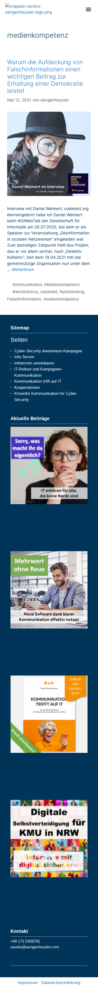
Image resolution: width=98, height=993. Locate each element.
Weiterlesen (23, 269)
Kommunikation (27, 284)
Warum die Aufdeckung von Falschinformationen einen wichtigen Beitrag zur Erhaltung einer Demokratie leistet (45, 76)
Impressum (28, 982)
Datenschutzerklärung (60, 982)
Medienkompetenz (62, 284)
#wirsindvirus (25, 291)
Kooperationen (27, 387)
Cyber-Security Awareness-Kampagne (48, 351)
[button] (88, 9)
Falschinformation (24, 299)
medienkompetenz (61, 299)
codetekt (48, 291)
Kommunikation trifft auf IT (37, 381)
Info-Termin (24, 357)
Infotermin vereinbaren (34, 363)
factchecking (72, 291)
